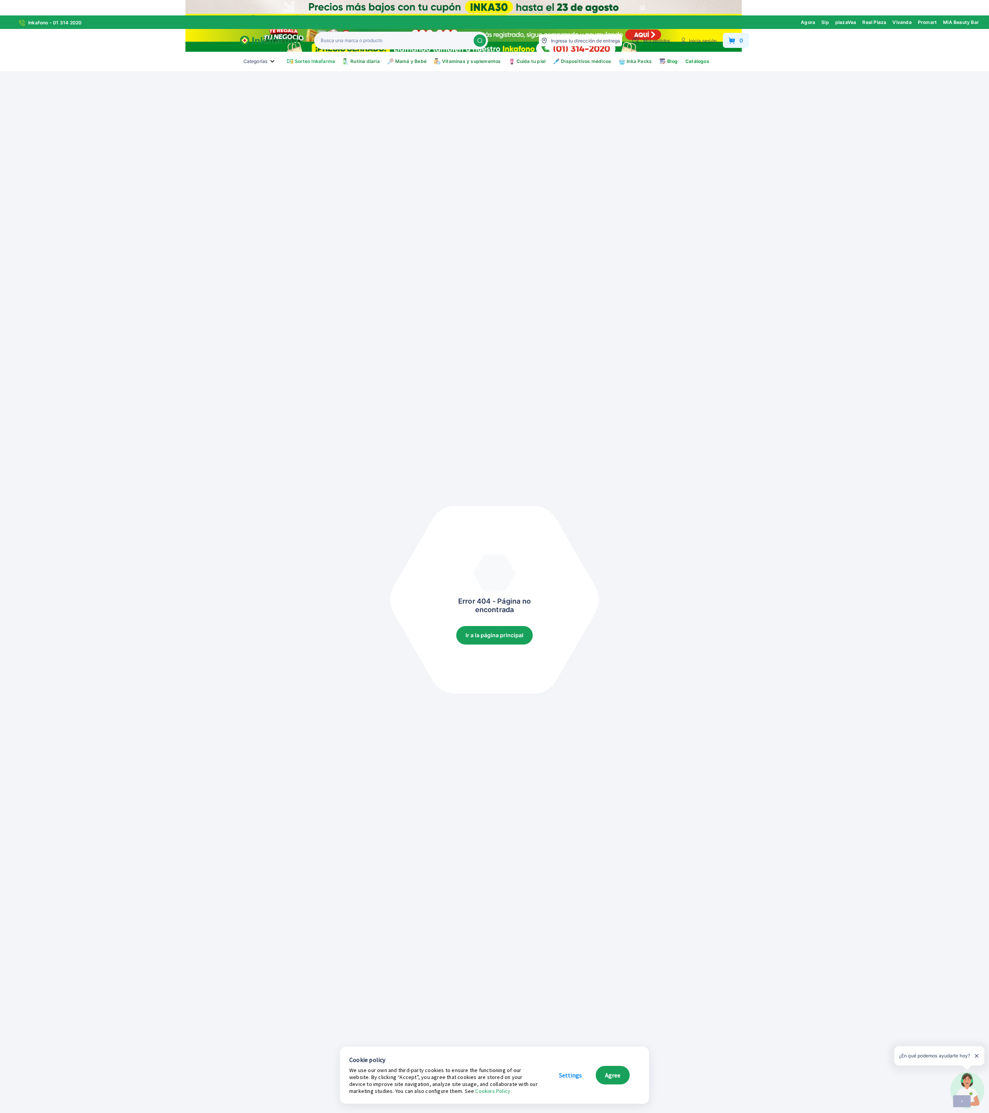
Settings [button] (570, 1075)
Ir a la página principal (494, 635)
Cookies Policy (492, 1091)
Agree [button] (612, 1075)
